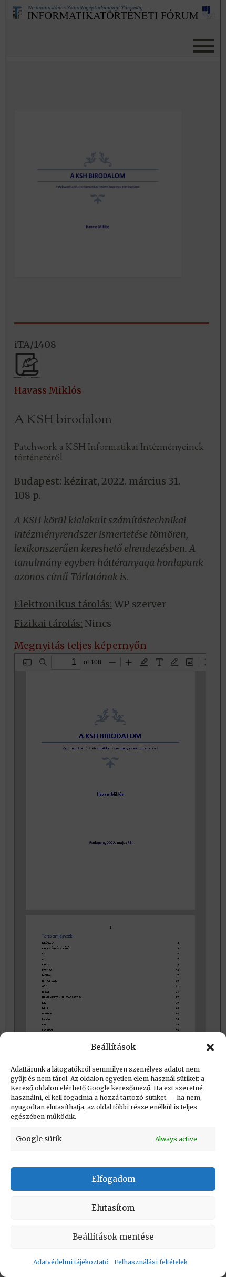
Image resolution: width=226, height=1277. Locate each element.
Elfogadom (113, 1179)
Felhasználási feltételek (151, 1262)
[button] (210, 1047)
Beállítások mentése (113, 1237)
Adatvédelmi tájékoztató (71, 1262)
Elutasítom (113, 1208)
